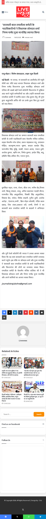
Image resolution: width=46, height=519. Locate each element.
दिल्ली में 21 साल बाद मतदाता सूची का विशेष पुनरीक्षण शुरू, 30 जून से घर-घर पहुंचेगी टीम (34, 396)
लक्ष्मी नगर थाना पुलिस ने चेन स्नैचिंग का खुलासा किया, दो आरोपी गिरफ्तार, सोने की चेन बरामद (12, 373)
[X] (9, 312)
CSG (40, 500)
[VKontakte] (36, 312)
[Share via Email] (42, 312)
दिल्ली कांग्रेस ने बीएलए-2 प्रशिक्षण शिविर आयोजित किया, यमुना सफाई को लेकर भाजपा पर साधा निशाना (11, 397)
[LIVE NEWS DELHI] (23, 12)
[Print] (4, 317)
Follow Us (6, 440)
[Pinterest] (25, 312)
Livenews (8, 37)
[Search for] (43, 12)
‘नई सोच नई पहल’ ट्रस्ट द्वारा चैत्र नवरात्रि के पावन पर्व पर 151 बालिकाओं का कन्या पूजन (33, 373)
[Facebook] (4, 312)
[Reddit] (31, 312)
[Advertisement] (23, 296)
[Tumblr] (20, 312)
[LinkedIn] (15, 312)
